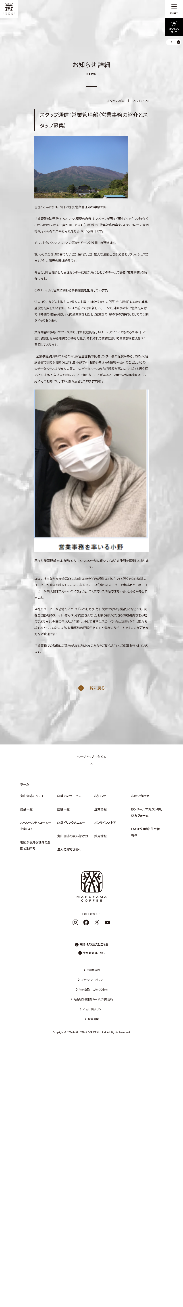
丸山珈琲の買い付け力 (72, 836)
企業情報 (100, 809)
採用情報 (100, 836)
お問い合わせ (140, 796)
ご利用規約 (93, 970)
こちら (95, 645)
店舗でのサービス (69, 796)
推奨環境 (93, 1019)
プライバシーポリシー (93, 979)
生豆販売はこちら (94, 953)
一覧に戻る (95, 688)
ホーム (24, 784)
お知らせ (100, 796)
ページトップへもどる (91, 756)
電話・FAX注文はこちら (93, 944)
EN (176, 60)
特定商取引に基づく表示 (93, 989)
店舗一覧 (63, 809)
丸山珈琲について (32, 796)
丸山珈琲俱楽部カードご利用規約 (93, 999)
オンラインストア (105, 822)
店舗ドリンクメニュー (71, 822)
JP (176, 52)
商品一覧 (26, 809)
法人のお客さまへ (69, 849)
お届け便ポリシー (93, 1009)
